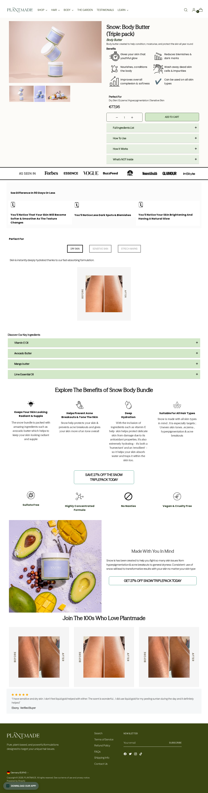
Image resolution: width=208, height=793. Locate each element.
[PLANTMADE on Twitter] (131, 754)
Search (98, 733)
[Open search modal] (185, 10)
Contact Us (101, 763)
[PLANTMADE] (20, 9)
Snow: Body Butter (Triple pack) (128, 30)
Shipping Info (101, 757)
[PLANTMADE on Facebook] (125, 754)
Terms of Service (103, 739)
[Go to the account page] (192, 10)
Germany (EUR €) (18, 772)
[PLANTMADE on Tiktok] (141, 754)
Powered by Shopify (16, 781)
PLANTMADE (30, 777)
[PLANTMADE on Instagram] (136, 754)
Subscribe (175, 742)
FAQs (97, 751)
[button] (21, 786)
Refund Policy (102, 745)
